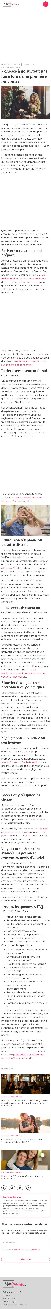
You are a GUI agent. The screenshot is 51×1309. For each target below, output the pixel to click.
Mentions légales (10, 1301)
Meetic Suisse (9, 762)
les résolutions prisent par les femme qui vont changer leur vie (23, 673)
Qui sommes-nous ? (12, 1292)
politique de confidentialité (27, 1249)
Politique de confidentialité (15, 1305)
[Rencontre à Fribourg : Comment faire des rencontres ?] (25, 1160)
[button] (45, 4)
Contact (6, 1295)
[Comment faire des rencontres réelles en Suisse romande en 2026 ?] (25, 1123)
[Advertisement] (25, 35)
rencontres (7, 1068)
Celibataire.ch (30, 762)
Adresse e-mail (9, 1242)
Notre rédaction (10, 1298)
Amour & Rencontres (11, 1097)
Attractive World (10, 568)
